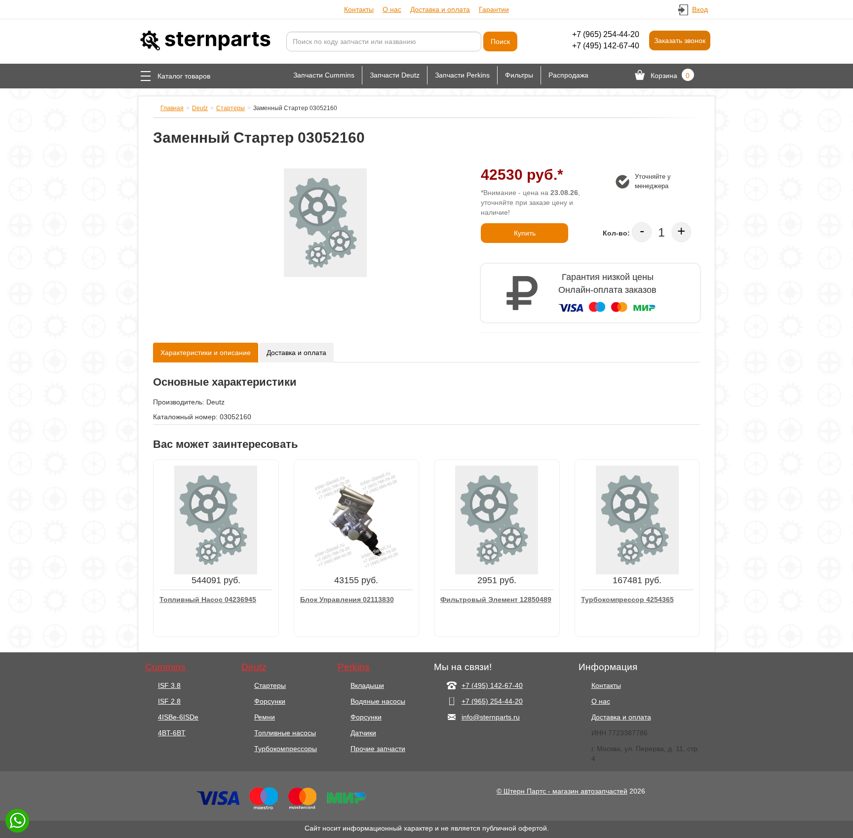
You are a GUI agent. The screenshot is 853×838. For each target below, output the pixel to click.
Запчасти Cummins (323, 75)
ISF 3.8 (169, 685)
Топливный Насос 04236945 (207, 599)
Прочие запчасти (377, 749)
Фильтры (519, 75)
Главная (172, 108)
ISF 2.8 (169, 701)
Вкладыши (367, 685)
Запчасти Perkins (462, 75)
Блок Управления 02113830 (347, 599)
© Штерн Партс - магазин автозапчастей (562, 791)
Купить (525, 233)
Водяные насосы (377, 701)
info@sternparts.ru (491, 717)
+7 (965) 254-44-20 (605, 34)
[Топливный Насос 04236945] (215, 519)
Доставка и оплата (440, 9)
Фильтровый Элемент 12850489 (495, 599)
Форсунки (269, 701)
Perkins (354, 667)
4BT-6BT (172, 733)
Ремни (264, 717)
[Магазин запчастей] (204, 40)
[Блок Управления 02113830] (356, 519)
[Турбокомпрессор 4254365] (637, 519)
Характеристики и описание (205, 353)
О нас (392, 9)
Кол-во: (616, 233)
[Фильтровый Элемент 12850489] (496, 519)
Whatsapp (17, 820)
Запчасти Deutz (395, 75)
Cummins (165, 667)
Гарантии (494, 9)
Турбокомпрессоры (285, 749)
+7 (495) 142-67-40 (605, 45)
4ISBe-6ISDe (178, 717)
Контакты (359, 9)
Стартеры (230, 108)
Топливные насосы (285, 733)
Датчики (363, 733)
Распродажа (568, 75)
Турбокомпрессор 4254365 (627, 599)
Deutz (200, 108)
